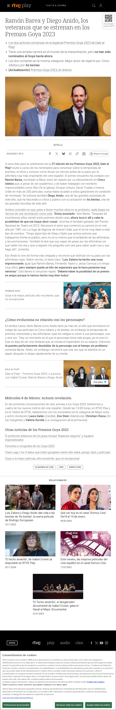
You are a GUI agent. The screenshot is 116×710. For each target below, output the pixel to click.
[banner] (25, 5)
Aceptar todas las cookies (98, 705)
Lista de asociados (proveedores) (17, 698)
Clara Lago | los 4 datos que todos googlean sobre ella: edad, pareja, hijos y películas (57, 452)
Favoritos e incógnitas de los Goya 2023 (29, 446)
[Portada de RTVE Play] (22, 5)
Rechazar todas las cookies (69, 705)
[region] (58, 680)
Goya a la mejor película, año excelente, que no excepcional (42, 458)
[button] (8, 5)
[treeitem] (56, 5)
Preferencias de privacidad (16, 705)
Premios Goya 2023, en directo (51, 70)
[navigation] (61, 5)
